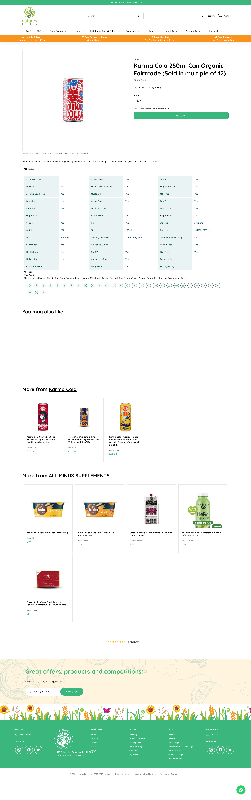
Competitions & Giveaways (180, 746)
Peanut (163, 244)
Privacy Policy (135, 742)
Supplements (132, 31)
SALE (28, 31)
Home (136, 59)
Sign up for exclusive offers (31, 40)
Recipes (171, 734)
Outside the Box (175, 758)
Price (136, 95)
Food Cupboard (58, 31)
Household (214, 31)
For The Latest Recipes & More (160, 40)
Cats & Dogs (173, 742)
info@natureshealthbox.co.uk (70, 755)
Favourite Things (175, 754)
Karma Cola (140, 80)
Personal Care (192, 31)
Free (39, 179)
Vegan (78, 31)
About (94, 734)
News (93, 746)
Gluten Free (97, 179)
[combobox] (115, 16)
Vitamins (152, 31)
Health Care (171, 31)
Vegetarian (165, 215)
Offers (94, 742)
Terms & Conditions (138, 738)
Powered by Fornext (168, 774)
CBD (39, 31)
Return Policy (135, 746)
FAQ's (93, 750)
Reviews (171, 738)
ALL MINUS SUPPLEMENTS (79, 475)
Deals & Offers (174, 750)
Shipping (149, 109)
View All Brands (95, 40)
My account (134, 754)
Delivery (133, 734)
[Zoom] (73, 100)
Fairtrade (56, 161)
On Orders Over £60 (223, 40)
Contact (94, 738)
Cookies (133, 750)
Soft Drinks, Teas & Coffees (104, 31)
